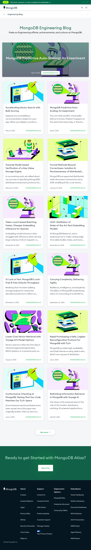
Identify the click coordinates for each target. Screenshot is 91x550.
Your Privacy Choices (44, 534)
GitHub (23, 520)
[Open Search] (82, 7)
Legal (22, 507)
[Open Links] (86, 7)
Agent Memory (76, 532)
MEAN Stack (75, 538)
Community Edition (60, 510)
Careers (23, 495)
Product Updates (43, 514)
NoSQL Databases (77, 501)
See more (44, 432)
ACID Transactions (77, 520)
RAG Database (76, 514)
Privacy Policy (25, 514)
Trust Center (24, 532)
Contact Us (41, 495)
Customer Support (43, 520)
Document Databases (79, 507)
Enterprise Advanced (61, 504)
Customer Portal (43, 501)
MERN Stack (75, 526)
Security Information (27, 526)
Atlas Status (41, 507)
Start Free (46, 468)
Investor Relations (26, 501)
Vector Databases (77, 495)
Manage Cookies (43, 526)
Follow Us (23, 538)
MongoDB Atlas (59, 498)
